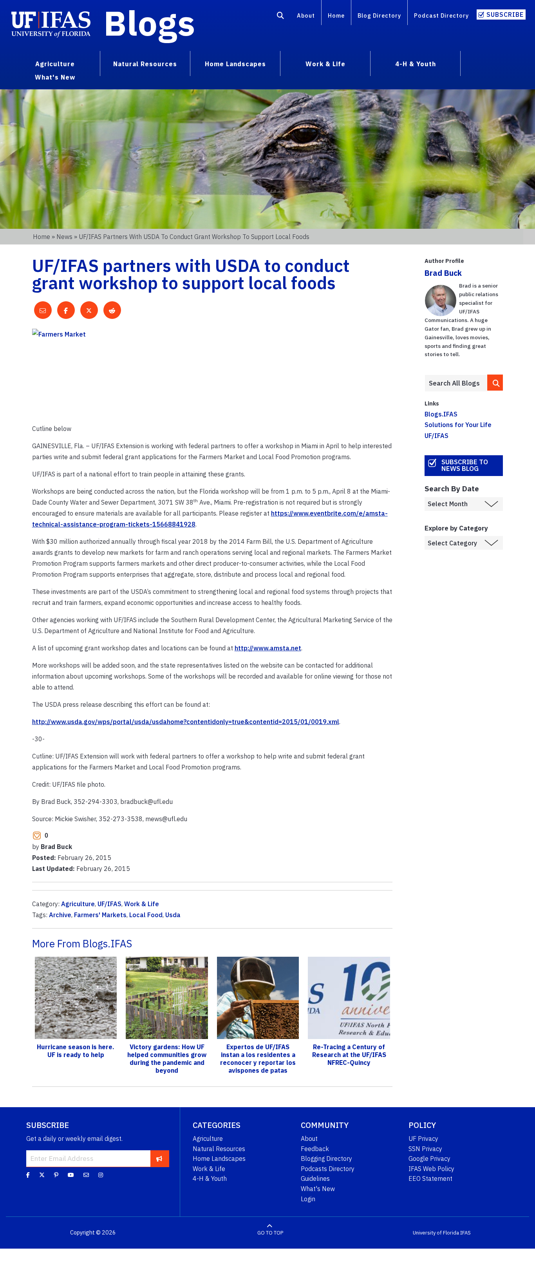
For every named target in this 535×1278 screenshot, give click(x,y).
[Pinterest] (56, 1175)
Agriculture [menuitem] (55, 64)
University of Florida (436, 1232)
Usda (173, 915)
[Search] (281, 17)
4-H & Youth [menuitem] (415, 64)
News (64, 237)
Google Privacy (429, 1158)
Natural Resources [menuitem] (145, 64)
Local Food (146, 915)
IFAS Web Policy (431, 1169)
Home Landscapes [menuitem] (235, 64)
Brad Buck (443, 273)
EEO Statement (430, 1178)
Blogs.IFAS (441, 414)
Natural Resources (219, 1149)
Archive (60, 915)
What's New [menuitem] (55, 77)
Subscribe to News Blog (464, 465)
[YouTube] (71, 1175)
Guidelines (315, 1178)
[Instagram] (100, 1175)
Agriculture (78, 904)
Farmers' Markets (100, 915)
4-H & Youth (210, 1178)
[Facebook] (28, 1175)
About (306, 15)
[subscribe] (159, 1158)
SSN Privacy (425, 1149)
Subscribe (505, 14)
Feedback (315, 1149)
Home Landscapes (219, 1158)
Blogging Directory (326, 1158)
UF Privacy (423, 1138)
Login (308, 1199)
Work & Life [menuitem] (325, 64)
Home (336, 15)
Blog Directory (379, 15)
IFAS (465, 1232)
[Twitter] (42, 1175)
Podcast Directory (441, 15)
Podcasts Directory (327, 1169)
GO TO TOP (270, 1232)
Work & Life (141, 904)
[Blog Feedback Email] (86, 1175)
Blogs (149, 22)
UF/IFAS (109, 904)
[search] (495, 383)
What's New (318, 1189)
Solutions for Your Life (458, 425)
